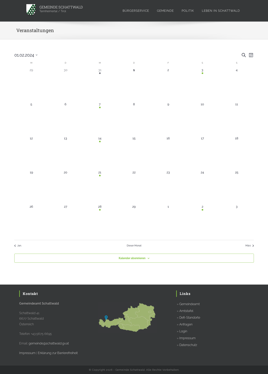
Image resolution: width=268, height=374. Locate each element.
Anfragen (185, 324)
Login (183, 331)
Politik (188, 11)
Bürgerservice (136, 11)
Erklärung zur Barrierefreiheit (58, 353)
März (248, 245)
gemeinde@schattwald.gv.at (49, 343)
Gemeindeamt (189, 304)
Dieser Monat (134, 245)
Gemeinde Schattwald (61, 7)
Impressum (27, 353)
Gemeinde (165, 11)
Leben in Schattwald (221, 11)
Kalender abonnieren (132, 258)
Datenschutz (188, 345)
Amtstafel (186, 311)
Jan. (19, 245)
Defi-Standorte (189, 317)
